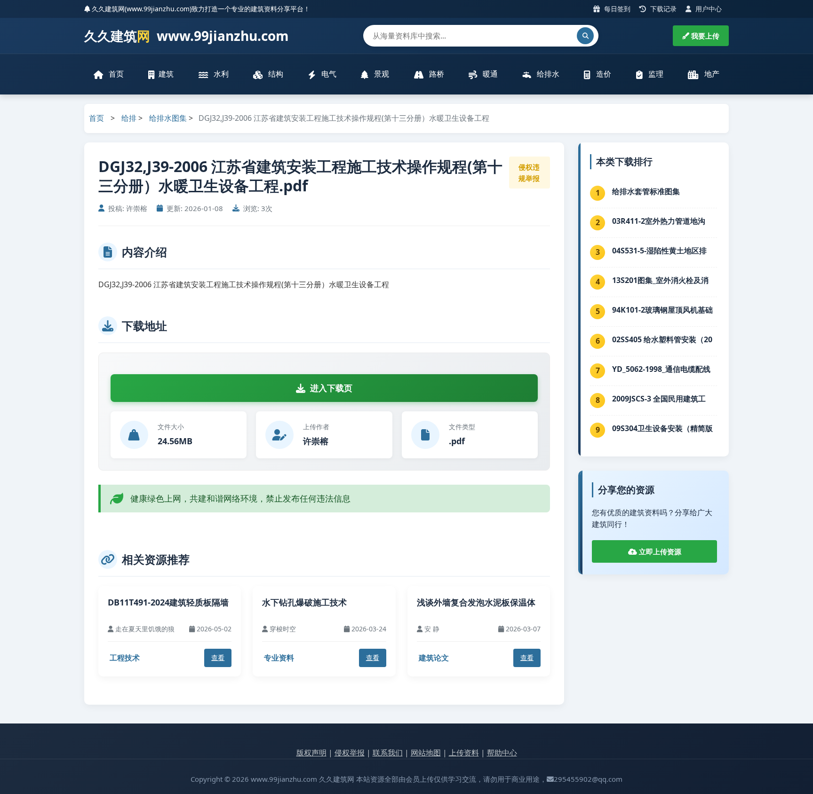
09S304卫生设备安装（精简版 (662, 428)
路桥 (435, 74)
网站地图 (426, 752)
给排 (128, 118)
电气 (327, 74)
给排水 (547, 74)
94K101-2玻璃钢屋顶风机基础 (662, 310)
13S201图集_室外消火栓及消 (660, 280)
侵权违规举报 (529, 172)
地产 (710, 74)
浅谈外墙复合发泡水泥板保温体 (476, 602)
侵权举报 (350, 752)
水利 (220, 74)
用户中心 (707, 8)
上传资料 (464, 752)
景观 (380, 74)
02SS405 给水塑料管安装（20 (662, 339)
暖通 (489, 74)
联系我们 (388, 752)
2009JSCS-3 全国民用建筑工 (659, 398)
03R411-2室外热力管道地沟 (658, 221)
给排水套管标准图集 (646, 191)
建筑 (166, 74)
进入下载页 (331, 387)
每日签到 (616, 8)
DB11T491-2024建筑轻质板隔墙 (168, 602)
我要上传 (704, 35)
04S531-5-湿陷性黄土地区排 (659, 250)
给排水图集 (168, 118)
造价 (602, 74)
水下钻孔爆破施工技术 (304, 602)
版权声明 (311, 752)
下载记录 (662, 8)
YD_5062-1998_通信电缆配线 (661, 369)
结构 (274, 74)
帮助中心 (502, 752)
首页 (115, 74)
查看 (217, 657)
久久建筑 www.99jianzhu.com (186, 36)
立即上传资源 (659, 551)
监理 (654, 74)
